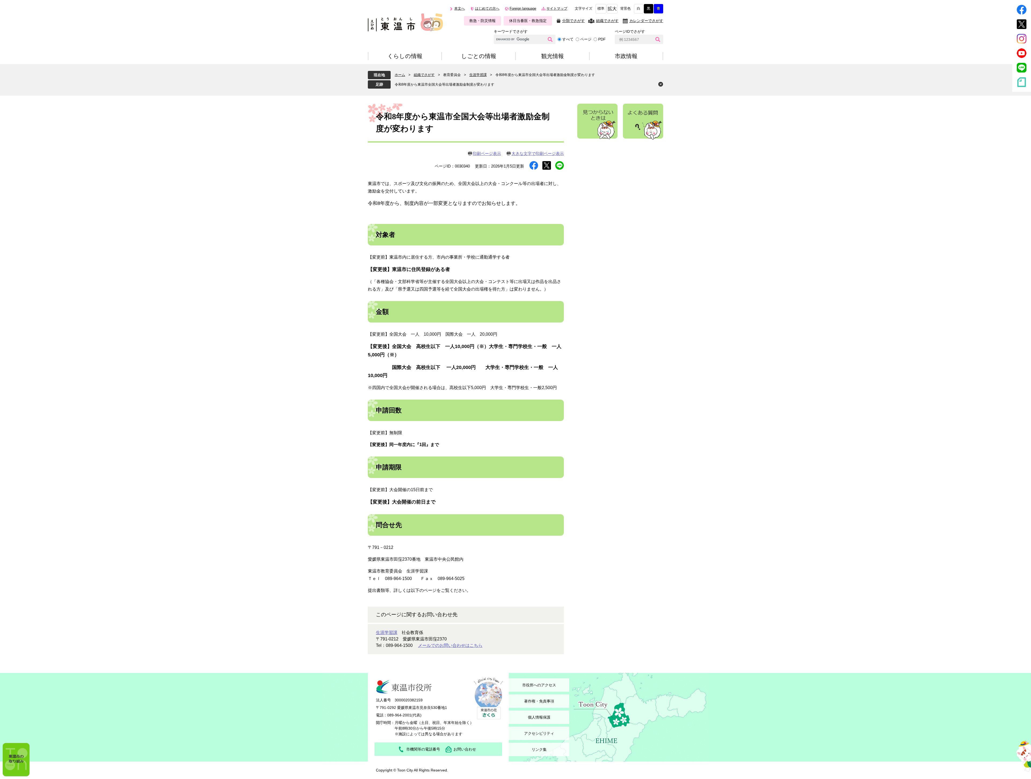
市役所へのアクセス (539, 685)
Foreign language (523, 8)
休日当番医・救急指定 (528, 21)
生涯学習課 (478, 75)
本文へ (459, 8)
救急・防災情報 (482, 21)
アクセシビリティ (539, 733)
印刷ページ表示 (487, 153)
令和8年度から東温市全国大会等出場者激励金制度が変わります (444, 84)
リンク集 (539, 749)
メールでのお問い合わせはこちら (450, 645)
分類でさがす (573, 21)
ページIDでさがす (630, 31)
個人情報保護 (539, 717)
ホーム (400, 75)
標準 (600, 8)
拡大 (612, 8)
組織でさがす (607, 21)
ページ (585, 39)
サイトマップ (556, 8)
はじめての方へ (487, 8)
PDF (602, 39)
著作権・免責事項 (539, 701)
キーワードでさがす (511, 31)
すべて (567, 39)
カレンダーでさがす (646, 21)
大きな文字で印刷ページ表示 (537, 153)
